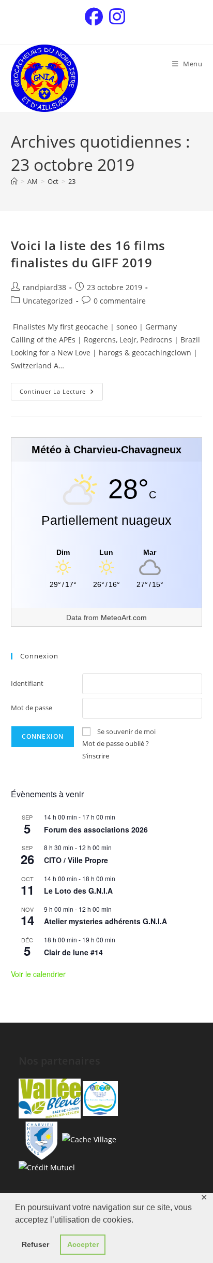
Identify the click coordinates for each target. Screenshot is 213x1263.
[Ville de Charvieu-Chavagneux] (39, 1138)
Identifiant (27, 683)
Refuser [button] (35, 1244)
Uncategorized (48, 301)
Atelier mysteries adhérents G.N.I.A (105, 921)
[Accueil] (14, 181)
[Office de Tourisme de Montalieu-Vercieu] (50, 1097)
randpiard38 (44, 287)
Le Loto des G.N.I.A (78, 890)
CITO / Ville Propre (76, 860)
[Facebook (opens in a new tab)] (95, 17)
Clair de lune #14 (73, 952)
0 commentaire (120, 301)
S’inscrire (95, 755)
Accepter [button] (83, 1244)
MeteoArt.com (124, 617)
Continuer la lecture (61, 389)
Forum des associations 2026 (96, 829)
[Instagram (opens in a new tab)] (117, 17)
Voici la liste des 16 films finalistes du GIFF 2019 (88, 254)
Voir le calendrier (38, 974)
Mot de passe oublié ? (115, 743)
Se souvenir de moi (126, 731)
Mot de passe (31, 707)
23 (71, 181)
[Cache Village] (89, 1138)
